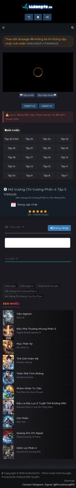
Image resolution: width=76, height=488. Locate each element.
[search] (72, 28)
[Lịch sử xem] (29, 17)
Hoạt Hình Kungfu (48, 286)
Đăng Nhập (61, 228)
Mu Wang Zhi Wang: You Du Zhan (23, 296)
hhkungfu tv (27, 286)
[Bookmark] (38, 17)
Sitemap (69, 480)
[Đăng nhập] (47, 17)
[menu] (3, 28)
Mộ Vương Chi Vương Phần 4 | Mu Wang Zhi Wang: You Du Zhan (40, 197)
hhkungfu (10, 286)
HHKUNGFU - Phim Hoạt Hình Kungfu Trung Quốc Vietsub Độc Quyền (38, 7)
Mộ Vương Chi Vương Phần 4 (21, 291)
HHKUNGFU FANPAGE (42, 43)
